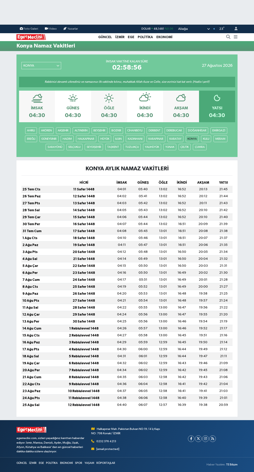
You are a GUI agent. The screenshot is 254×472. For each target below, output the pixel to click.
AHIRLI (31, 130)
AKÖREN (46, 130)
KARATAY (175, 138)
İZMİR (119, 37)
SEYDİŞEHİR (94, 146)
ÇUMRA (200, 146)
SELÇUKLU (74, 146)
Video (53, 28)
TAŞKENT (113, 146)
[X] (198, 438)
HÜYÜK (104, 138)
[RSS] (212, 438)
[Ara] (228, 37)
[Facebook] (191, 438)
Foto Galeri (31, 28)
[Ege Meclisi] (31, 37)
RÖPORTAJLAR (105, 462)
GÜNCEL (105, 37)
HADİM (67, 138)
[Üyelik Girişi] (234, 29)
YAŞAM (89, 462)
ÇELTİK (184, 146)
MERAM (220, 138)
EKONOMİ (164, 37)
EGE (131, 37)
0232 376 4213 (106, 441)
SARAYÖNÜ (55, 146)
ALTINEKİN (81, 130)
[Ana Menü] (236, 37)
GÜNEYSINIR (49, 138)
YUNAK (169, 146)
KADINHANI (135, 138)
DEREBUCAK (174, 130)
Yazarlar (72, 28)
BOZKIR (116, 130)
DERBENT (155, 130)
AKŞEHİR (63, 130)
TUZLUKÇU (132, 146)
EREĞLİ (31, 138)
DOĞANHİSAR (197, 130)
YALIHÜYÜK (152, 146)
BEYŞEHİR (99, 130)
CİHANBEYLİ (134, 130)
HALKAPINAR (86, 138)
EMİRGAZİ (218, 130)
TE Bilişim (232, 464)
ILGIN (118, 138)
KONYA (192, 138)
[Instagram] (205, 438)
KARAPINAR (155, 138)
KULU (206, 138)
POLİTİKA (145, 37)
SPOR (78, 462)
